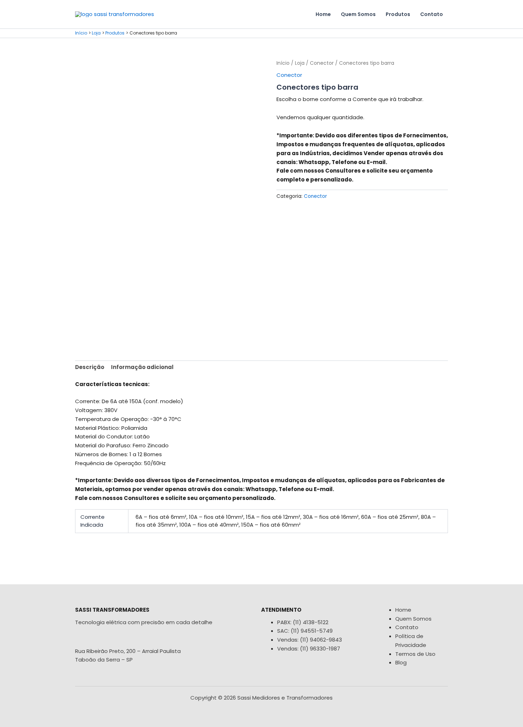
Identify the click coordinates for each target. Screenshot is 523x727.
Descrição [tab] (89, 367)
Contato (431, 14)
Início (283, 63)
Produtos (398, 14)
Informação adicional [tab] (142, 367)
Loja (300, 63)
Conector (322, 63)
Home (323, 14)
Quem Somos (358, 14)
